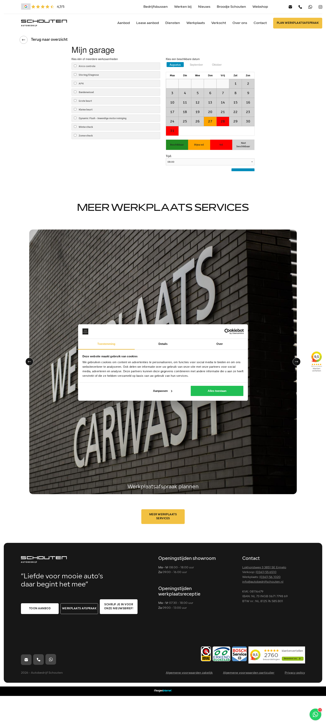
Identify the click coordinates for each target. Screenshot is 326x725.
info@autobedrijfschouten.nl (262, 581)
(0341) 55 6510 (266, 572)
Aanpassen (160, 390)
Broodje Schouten (231, 7)
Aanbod (123, 23)
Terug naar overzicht (49, 40)
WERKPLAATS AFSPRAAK (79, 608)
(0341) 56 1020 (270, 577)
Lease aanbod (147, 23)
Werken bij (183, 7)
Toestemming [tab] (106, 343)
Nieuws (204, 7)
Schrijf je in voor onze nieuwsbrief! (118, 606)
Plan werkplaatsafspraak (298, 23)
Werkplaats (195, 23)
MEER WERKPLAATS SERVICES (163, 516)
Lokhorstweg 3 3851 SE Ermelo (264, 567)
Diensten (172, 23)
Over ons (239, 23)
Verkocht (218, 23)
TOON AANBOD (40, 608)
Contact (260, 23)
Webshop (260, 7)
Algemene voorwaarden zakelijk (189, 672)
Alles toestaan (217, 390)
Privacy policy (295, 672)
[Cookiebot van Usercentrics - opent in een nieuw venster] (227, 331)
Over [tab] (219, 343)
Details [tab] (163, 343)
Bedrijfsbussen (155, 7)
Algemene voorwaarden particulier (248, 672)
